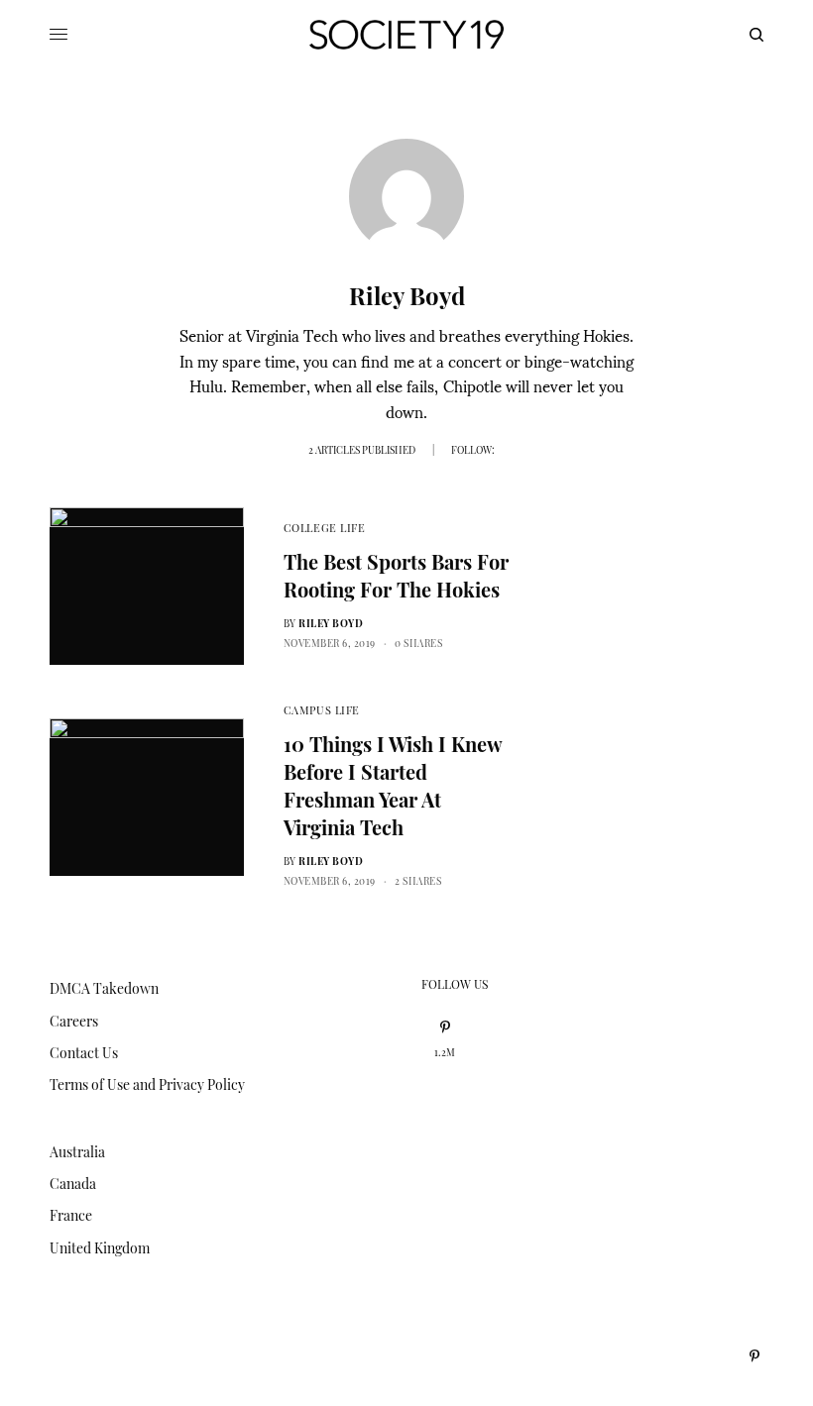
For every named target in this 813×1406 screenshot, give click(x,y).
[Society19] (406, 35)
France (71, 1215)
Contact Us (84, 1052)
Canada (73, 1183)
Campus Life (322, 710)
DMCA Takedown (104, 988)
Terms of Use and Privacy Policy (147, 1084)
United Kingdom (100, 1248)
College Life (325, 527)
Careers (74, 1021)
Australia (77, 1151)
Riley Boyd (330, 623)
